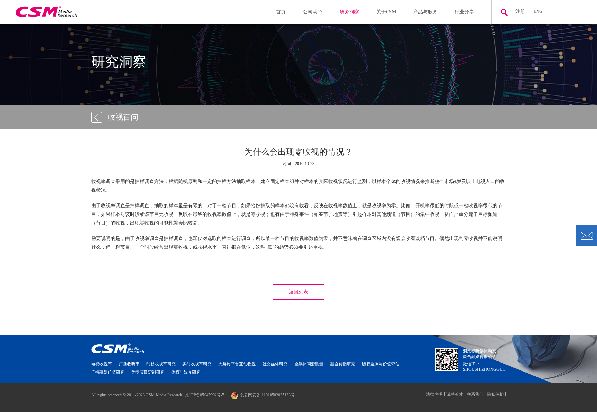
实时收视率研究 (196, 363)
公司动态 (312, 12)
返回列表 (298, 291)
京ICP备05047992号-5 (204, 395)
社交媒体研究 (275, 363)
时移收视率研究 (161, 363)
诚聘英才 (454, 394)
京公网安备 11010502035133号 (267, 395)
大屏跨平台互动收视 (237, 363)
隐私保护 (495, 394)
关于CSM (386, 12)
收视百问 (123, 117)
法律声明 (434, 394)
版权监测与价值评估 (380, 363)
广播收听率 (129, 363)
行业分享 (464, 12)
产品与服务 (425, 12)
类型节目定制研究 (147, 372)
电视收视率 (101, 363)
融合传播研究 (342, 363)
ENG (538, 11)
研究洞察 (349, 12)
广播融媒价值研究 (107, 372)
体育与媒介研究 (185, 372)
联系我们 (475, 394)
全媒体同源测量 (308, 363)
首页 (281, 12)
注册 (520, 11)
